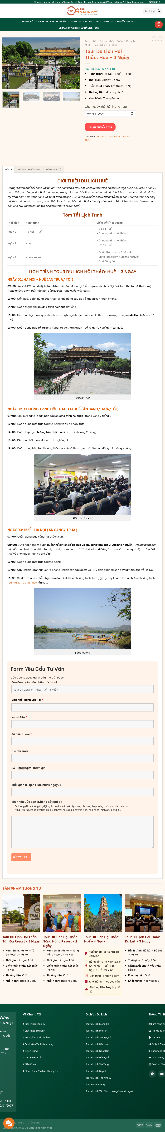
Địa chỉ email (20, 750)
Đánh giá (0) (53, 169)
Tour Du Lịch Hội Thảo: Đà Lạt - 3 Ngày (142, 938)
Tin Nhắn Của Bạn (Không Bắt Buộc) (36, 801)
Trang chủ (90, 41)
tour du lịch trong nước (22, 582)
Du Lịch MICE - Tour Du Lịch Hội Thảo (110, 42)
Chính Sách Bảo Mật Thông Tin (41, 1071)
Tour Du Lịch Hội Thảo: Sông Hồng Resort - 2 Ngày (60, 941)
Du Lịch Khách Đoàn (111, 41)
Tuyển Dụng (31, 1050)
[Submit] (159, 11)
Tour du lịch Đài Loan (97, 1044)
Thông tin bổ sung (29, 169)
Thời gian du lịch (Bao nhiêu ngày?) (36, 784)
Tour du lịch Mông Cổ (97, 1023)
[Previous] (8, 63)
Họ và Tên (19, 717)
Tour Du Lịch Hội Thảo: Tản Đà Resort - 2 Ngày (21, 938)
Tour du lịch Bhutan (96, 1030)
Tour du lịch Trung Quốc (99, 1037)
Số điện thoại (21, 734)
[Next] (74, 63)
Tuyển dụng (33, 1122)
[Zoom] (7, 85)
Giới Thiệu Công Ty (34, 1023)
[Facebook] (152, 1074)
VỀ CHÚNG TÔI (154, 1)
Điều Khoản (30, 1064)
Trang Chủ (26, 21)
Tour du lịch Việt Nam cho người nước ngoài (110, 1091)
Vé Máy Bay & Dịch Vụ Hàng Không (79, 27)
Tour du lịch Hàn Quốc (98, 1057)
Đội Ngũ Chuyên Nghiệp (37, 1037)
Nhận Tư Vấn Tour (100, 127)
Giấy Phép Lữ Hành (34, 1030)
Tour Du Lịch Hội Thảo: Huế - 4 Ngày (101, 938)
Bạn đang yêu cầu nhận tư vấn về (34, 682)
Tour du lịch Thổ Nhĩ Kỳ (98, 1077)
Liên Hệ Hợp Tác (33, 1057)
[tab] (8, 169)
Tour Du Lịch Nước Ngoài (118, 21)
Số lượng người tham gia (28, 767)
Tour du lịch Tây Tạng (97, 1064)
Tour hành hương (95, 1084)
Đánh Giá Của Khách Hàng (38, 1044)
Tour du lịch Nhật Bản (97, 1050)
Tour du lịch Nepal (96, 1071)
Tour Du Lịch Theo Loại (85, 21)
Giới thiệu (18, 1122)
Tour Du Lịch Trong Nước (51, 21)
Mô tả (8, 169)
